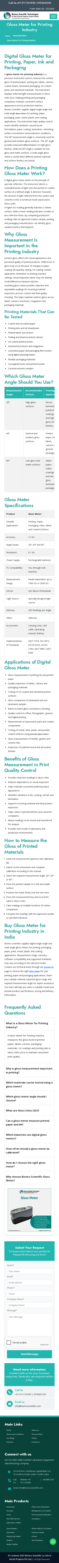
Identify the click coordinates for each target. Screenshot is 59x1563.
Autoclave (11, 1507)
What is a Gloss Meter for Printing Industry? (27, 1025)
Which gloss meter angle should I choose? (26, 1098)
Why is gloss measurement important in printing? (29, 1070)
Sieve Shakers (12, 1529)
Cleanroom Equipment (40, 1507)
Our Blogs (10, 1438)
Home (9, 1430)
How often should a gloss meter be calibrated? (28, 1150)
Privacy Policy (37, 1434)
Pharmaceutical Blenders (41, 1515)
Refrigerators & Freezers (41, 1511)
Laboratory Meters (14, 1523)
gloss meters (21, 114)
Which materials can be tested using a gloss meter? (29, 1084)
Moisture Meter (38, 1533)
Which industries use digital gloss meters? (26, 1136)
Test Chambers (37, 1540)
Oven (9, 1515)
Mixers (34, 1536)
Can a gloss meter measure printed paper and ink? (27, 1122)
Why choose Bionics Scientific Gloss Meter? (28, 1178)
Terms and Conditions (15, 1434)
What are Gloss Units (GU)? (22, 1110)
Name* (10, 1265)
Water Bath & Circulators (42, 1529)
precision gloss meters (39, 734)
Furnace (10, 1511)
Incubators (36, 1519)
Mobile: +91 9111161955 (25, 1481)
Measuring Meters (14, 1536)
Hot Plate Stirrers (13, 1519)
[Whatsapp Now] (53, 1541)
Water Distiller (12, 1544)
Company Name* (15, 1299)
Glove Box (11, 1533)
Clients (34, 1438)
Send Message (29, 1354)
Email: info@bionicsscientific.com (28, 1487)
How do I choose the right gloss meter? (26, 1164)
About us (35, 1430)
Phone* (11, 1287)
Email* (10, 1276)
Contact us (36, 1442)
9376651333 (48, 1479)
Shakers (10, 1540)
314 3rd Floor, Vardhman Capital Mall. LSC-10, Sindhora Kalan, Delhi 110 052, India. (32, 1473)
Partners (10, 1442)
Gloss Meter (34, 971)
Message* (12, 1310)
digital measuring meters (24, 355)
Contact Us (49, 967)
